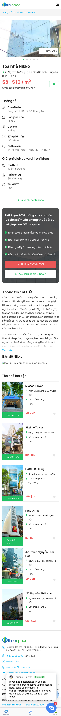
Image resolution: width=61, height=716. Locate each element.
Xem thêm (7, 350)
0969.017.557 (32, 693)
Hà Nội (20, 12)
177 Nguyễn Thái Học (38, 593)
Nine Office (32, 510)
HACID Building (35, 469)
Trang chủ (7, 12)
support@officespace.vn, (23, 690)
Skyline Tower (34, 427)
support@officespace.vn (18, 667)
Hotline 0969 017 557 (32, 264)
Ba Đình (31, 12)
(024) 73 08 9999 (14, 655)
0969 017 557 (12, 661)
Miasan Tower (34, 386)
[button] (23, 59)
